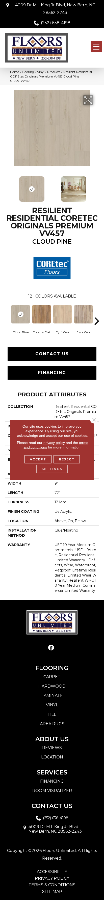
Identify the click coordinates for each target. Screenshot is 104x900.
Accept (38, 459)
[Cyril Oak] (62, 314)
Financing (52, 372)
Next (96, 186)
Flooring (28, 72)
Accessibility (52, 872)
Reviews (52, 747)
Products (53, 72)
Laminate (52, 695)
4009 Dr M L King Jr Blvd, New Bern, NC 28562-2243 (55, 9)
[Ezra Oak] (83, 314)
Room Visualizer (52, 790)
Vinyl (40, 72)
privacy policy (54, 443)
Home (14, 72)
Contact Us (52, 353)
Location (52, 757)
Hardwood (52, 686)
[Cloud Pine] (20, 314)
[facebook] (51, 648)
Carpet (52, 676)
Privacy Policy (52, 878)
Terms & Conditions (52, 885)
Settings (52, 469)
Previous (7, 186)
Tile (52, 714)
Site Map (52, 892)
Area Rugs (52, 723)
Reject (66, 459)
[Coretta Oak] (41, 314)
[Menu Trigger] (96, 46)
